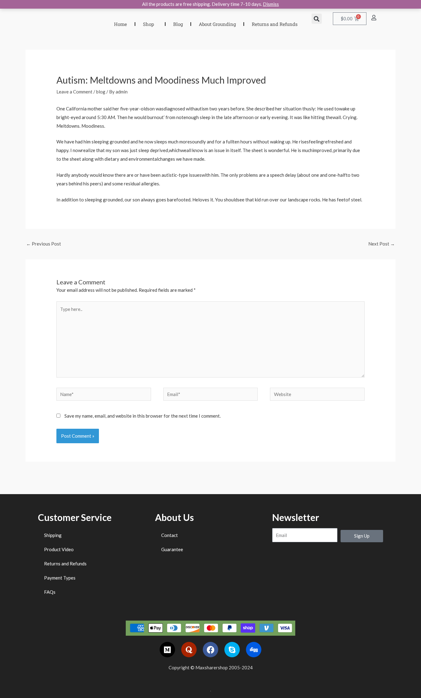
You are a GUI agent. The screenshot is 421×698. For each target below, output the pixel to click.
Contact (169, 535)
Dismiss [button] (271, 4)
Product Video (59, 549)
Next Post (381, 243)
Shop (148, 24)
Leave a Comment (74, 91)
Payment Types (60, 577)
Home (120, 24)
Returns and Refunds (274, 24)
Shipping (53, 535)
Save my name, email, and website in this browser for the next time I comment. (142, 416)
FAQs (49, 592)
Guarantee (172, 549)
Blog (178, 24)
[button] (317, 19)
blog (100, 91)
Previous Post (43, 243)
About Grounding (217, 24)
